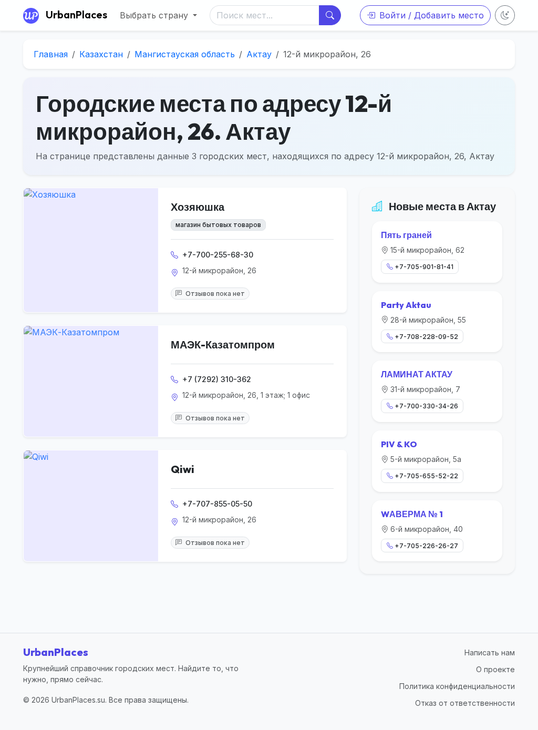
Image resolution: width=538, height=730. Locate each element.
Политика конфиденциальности (457, 686)
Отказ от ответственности (465, 702)
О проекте (495, 669)
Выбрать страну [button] (155, 15)
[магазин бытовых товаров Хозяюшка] (91, 250)
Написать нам (489, 652)
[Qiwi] (91, 505)
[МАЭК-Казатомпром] (91, 381)
